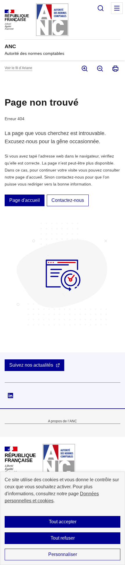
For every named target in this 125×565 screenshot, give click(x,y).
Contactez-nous (67, 200)
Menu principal (117, 8)
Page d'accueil (24, 200)
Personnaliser (62, 554)
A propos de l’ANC (62, 421)
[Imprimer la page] (115, 69)
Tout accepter (62, 521)
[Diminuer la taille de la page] (99, 69)
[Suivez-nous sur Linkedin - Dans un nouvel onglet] (10, 395)
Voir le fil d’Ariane (18, 68)
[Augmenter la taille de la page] (84, 69)
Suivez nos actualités (31, 365)
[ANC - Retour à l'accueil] (59, 460)
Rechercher (100, 8)
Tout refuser (63, 538)
